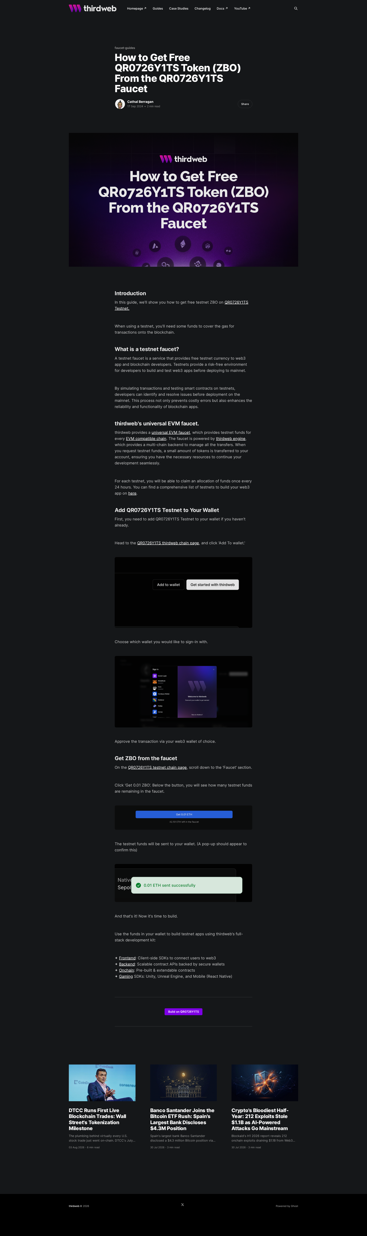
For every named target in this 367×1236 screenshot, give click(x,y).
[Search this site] (296, 8)
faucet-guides (125, 48)
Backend (127, 964)
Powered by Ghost (287, 1206)
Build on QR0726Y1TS (183, 1011)
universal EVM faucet (171, 432)
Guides (158, 8)
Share (245, 104)
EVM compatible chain (146, 438)
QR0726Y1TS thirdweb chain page (168, 543)
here (132, 493)
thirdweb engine (230, 438)
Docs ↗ (222, 8)
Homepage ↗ (137, 8)
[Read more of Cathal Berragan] (120, 104)
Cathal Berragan (140, 102)
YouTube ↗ (242, 8)
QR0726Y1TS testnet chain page (157, 767)
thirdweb (74, 1206)
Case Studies (178, 8)
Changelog (203, 8)
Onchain (126, 970)
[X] (182, 1204)
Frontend (127, 958)
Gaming (126, 976)
